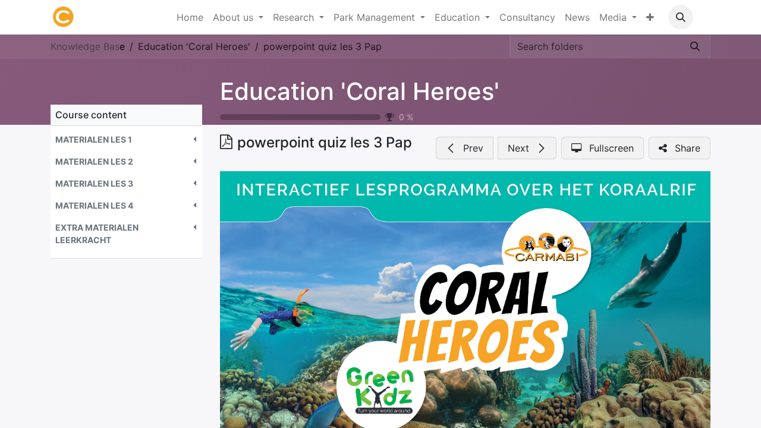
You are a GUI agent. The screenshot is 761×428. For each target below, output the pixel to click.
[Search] (695, 46)
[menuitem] (190, 17)
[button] (680, 17)
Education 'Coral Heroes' (359, 91)
